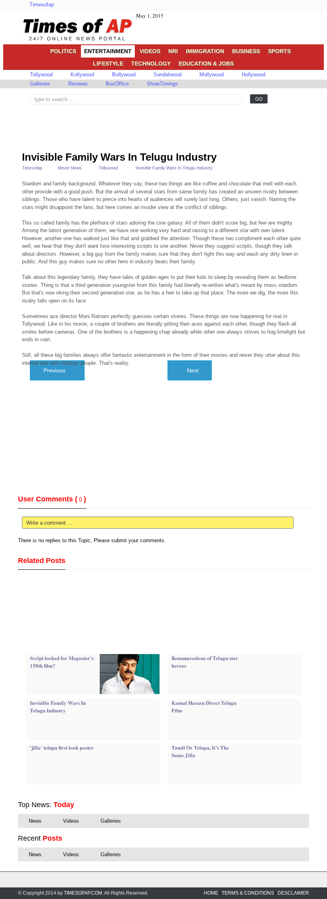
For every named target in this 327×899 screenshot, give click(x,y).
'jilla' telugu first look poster (62, 747)
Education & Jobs (206, 63)
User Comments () (52, 499)
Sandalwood (166, 75)
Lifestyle (108, 63)
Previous (55, 370)
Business (246, 51)
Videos (150, 51)
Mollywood (211, 75)
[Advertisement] (86, 124)
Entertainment (108, 51)
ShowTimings (161, 84)
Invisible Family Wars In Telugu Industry (119, 157)
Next (192, 370)
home (211, 893)
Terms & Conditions (248, 893)
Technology (151, 63)
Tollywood (40, 75)
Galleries (39, 84)
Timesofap (41, 5)
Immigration (205, 51)
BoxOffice (116, 84)
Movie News (70, 167)
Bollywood (123, 75)
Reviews (77, 84)
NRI (173, 51)
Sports (279, 51)
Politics (63, 51)
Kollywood (81, 75)
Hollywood (252, 75)
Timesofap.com (83, 893)
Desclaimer (293, 893)
